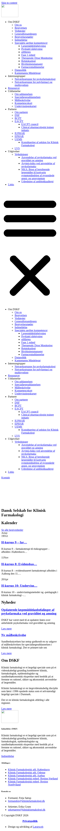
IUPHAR (20, 133)
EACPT (19, 121)
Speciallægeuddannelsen (27, 97)
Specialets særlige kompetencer (31, 42)
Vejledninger (21, 154)
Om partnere (21, 112)
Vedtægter (20, 30)
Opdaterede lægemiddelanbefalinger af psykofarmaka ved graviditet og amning (28, 611)
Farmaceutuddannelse (32, 67)
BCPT (18, 118)
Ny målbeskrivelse (13, 635)
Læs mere (6, 628)
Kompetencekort (23, 103)
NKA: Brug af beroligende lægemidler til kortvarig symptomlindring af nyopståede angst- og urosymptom (37, 174)
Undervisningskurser (25, 106)
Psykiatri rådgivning (31, 49)
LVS (17, 148)
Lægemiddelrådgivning (33, 46)
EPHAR (19, 136)
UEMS (18, 139)
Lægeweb (38, 826)
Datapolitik (20, 70)
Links (11, 184)
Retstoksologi (28, 61)
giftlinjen (26, 52)
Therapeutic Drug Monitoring (36, 58)
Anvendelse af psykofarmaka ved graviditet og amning (38, 159)
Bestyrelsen (21, 27)
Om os (18, 24)
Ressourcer (14, 88)
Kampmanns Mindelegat (27, 73)
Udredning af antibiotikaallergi (37, 181)
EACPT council (29, 124)
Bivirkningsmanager (32, 64)
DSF (17, 115)
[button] (30, 247)
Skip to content (9, 2)
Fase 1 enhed (28, 55)
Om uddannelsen (23, 94)
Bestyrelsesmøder (24, 36)
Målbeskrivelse (22, 100)
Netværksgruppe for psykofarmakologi (35, 79)
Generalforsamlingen (26, 33)
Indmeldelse (21, 39)
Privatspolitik (30, 821)
